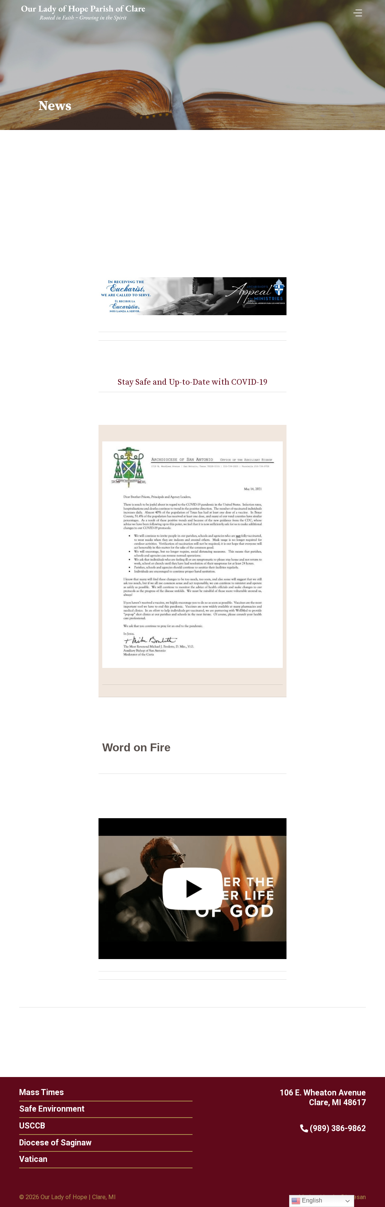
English (311, 1200)
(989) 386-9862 (337, 1128)
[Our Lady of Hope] (83, 22)
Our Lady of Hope (64, 1197)
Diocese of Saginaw (55, 1142)
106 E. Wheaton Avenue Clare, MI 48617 (323, 1097)
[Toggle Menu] (356, 10)
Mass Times (41, 1092)
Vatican (33, 1159)
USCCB (32, 1125)
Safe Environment (52, 1108)
